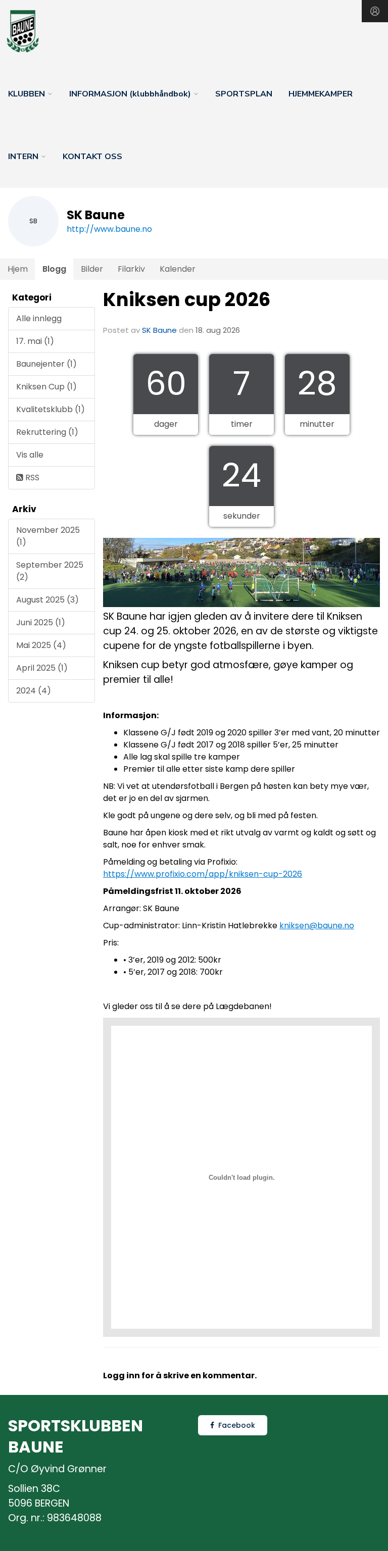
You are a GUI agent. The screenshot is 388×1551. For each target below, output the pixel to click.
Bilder (92, 269)
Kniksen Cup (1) (46, 386)
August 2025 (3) (47, 600)
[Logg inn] (375, 11)
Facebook (236, 1425)
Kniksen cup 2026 (186, 299)
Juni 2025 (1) (40, 622)
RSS (31, 477)
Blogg (54, 269)
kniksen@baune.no (316, 925)
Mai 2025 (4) (41, 645)
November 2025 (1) (48, 536)
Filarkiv (131, 269)
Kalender (178, 269)
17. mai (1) (35, 341)
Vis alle (29, 455)
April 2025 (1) (42, 668)
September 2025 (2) (49, 571)
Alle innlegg (39, 318)
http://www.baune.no (109, 229)
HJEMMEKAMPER (320, 93)
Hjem (18, 269)
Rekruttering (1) (47, 432)
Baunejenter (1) (46, 364)
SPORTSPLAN (243, 93)
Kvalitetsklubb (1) (50, 409)
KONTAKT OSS (92, 156)
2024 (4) (33, 690)
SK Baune (159, 330)
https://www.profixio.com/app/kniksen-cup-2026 (202, 874)
